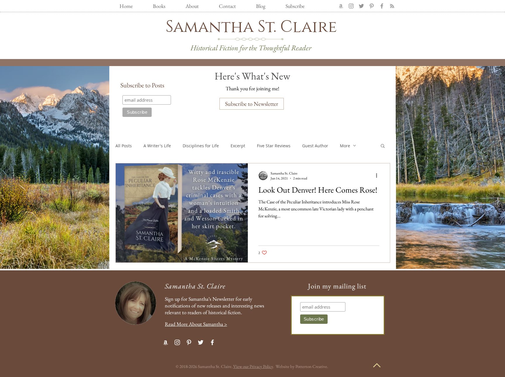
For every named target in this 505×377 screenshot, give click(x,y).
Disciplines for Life (201, 145)
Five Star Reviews (273, 145)
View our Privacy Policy (253, 366)
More (345, 145)
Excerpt (238, 145)
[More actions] (378, 175)
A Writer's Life (157, 145)
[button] (382, 146)
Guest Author (315, 145)
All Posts (123, 145)
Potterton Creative (311, 366)
